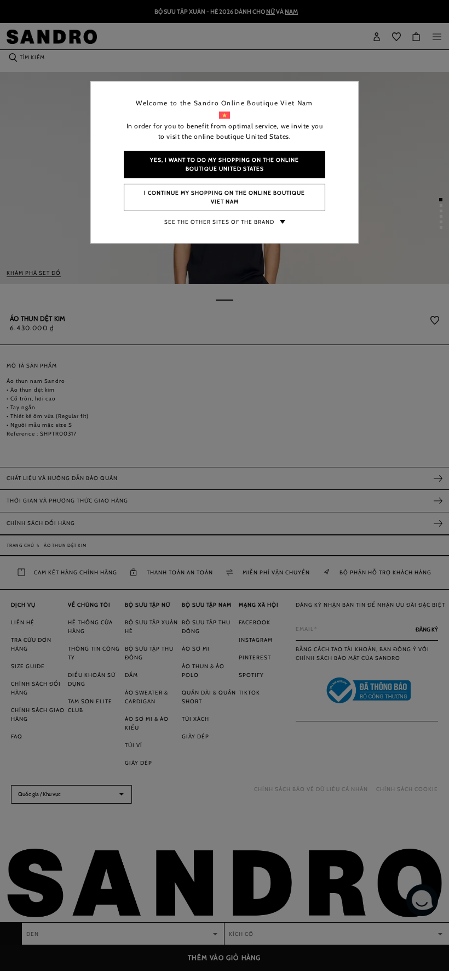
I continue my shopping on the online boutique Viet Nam (224, 197)
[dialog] (224, 485)
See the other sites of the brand (219, 221)
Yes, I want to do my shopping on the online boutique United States (224, 164)
